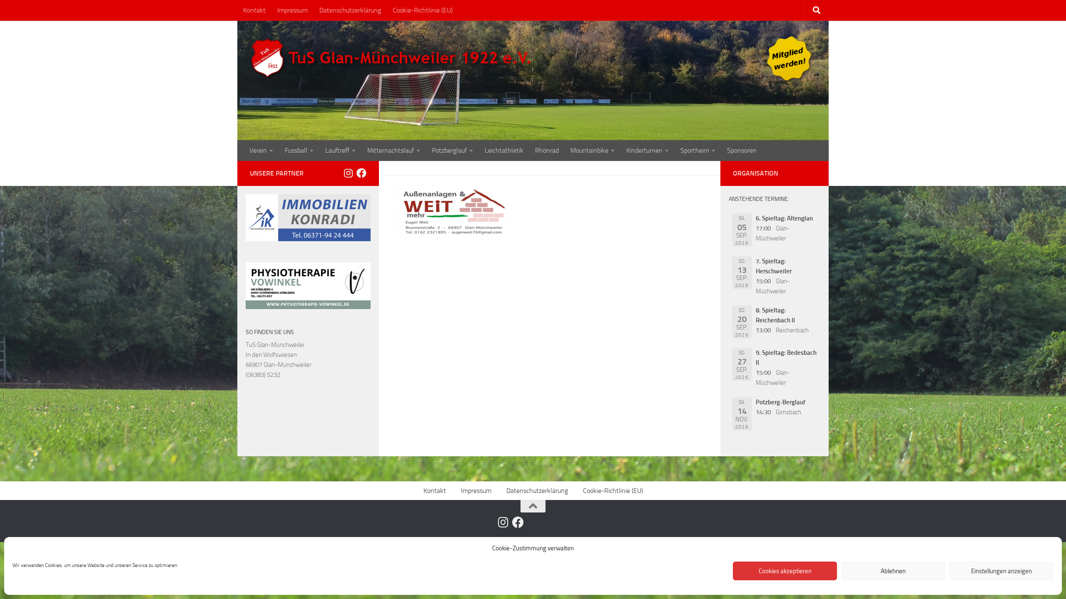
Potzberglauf (449, 150)
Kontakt (254, 10)
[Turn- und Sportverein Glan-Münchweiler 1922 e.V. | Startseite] (393, 58)
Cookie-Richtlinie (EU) (423, 10)
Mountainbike (589, 150)
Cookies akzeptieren (785, 571)
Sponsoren (742, 150)
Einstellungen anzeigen (1001, 571)
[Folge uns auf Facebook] (361, 173)
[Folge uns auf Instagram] (348, 173)
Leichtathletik (504, 150)
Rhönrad (547, 150)
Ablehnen (893, 571)
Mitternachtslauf (390, 150)
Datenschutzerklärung (350, 10)
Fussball (296, 150)
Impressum (292, 10)
